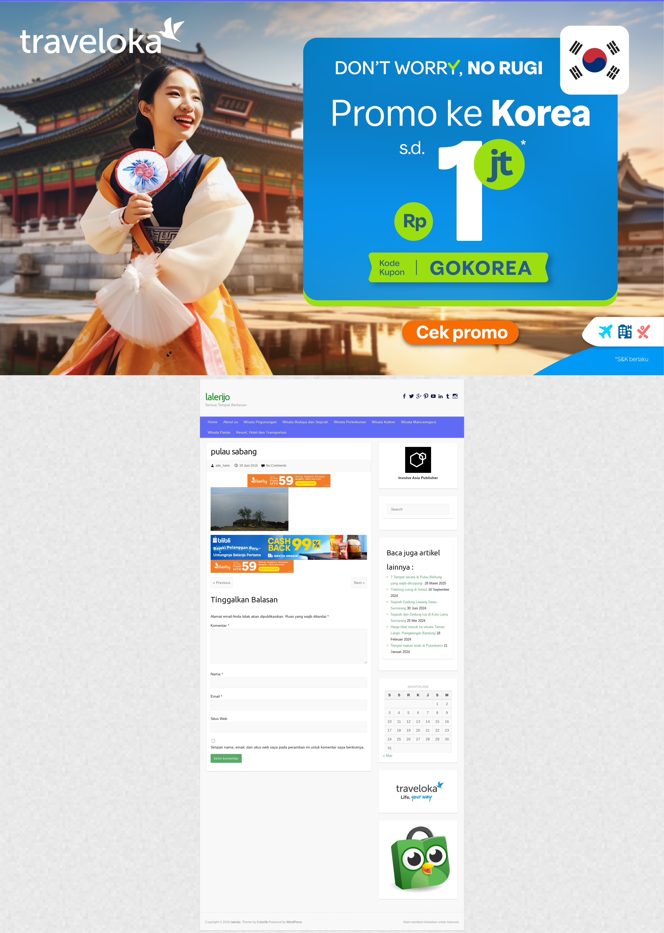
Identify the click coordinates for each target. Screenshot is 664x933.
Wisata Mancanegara (418, 422)
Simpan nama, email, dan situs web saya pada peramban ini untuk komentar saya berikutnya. (287, 747)
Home (213, 422)
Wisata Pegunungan (260, 422)
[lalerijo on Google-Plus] (418, 396)
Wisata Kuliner (383, 422)
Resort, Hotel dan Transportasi (261, 432)
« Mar (387, 755)
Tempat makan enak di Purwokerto (417, 646)
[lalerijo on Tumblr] (447, 396)
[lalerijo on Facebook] (404, 396)
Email (216, 696)
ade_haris (223, 465)
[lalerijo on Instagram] (455, 396)
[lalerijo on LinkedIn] (440, 396)
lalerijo (217, 396)
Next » (359, 583)
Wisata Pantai (219, 432)
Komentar (220, 625)
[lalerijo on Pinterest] (426, 396)
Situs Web (219, 719)
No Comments (276, 465)
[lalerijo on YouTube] (433, 396)
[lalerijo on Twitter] (411, 396)
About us (230, 422)
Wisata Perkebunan (350, 422)
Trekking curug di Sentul (409, 589)
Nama (217, 674)
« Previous (221, 583)
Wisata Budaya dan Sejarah (305, 422)
